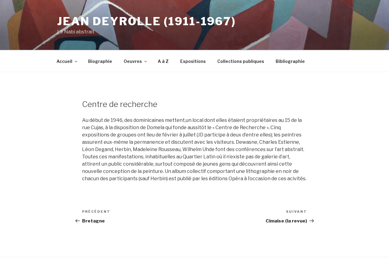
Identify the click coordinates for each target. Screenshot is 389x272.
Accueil (64, 61)
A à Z (163, 61)
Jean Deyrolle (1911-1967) (146, 21)
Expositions (193, 61)
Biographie (100, 61)
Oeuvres (133, 61)
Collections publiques (240, 61)
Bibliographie (290, 61)
